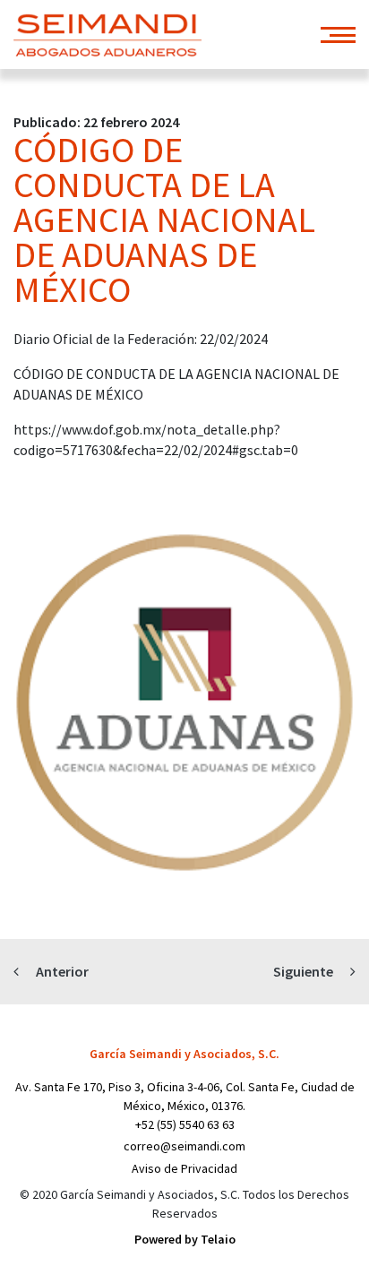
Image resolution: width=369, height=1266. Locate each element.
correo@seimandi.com (184, 1146)
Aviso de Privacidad (184, 1168)
